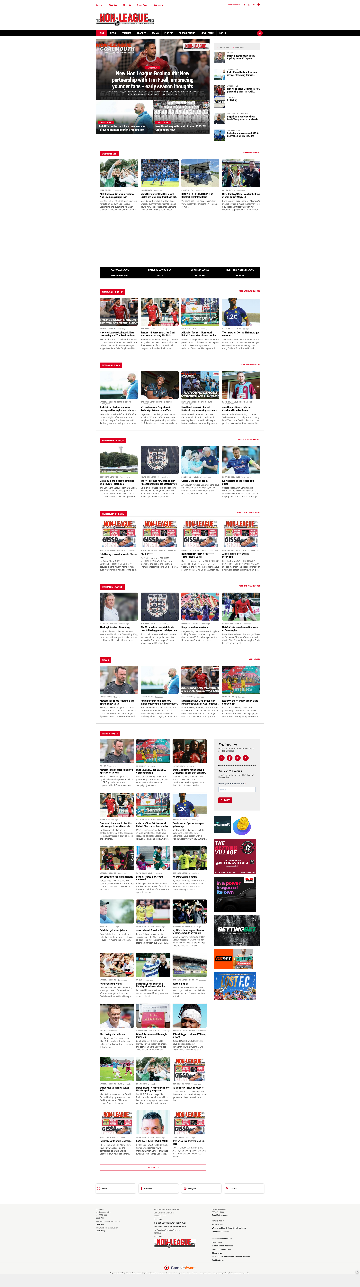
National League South (184, 980)
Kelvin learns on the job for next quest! (238, 482)
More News (254, 659)
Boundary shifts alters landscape (115, 1141)
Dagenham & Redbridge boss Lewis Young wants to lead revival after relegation (243, 118)
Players (168, 33)
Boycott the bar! (180, 983)
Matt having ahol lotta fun (112, 1034)
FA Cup (160, 275)
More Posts (153, 1167)
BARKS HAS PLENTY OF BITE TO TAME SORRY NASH (197, 556)
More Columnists (251, 152)
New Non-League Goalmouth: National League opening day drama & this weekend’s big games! (200, 409)
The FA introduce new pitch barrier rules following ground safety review (159, 482)
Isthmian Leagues (108, 623)
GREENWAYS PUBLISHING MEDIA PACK (170, 1226)
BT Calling (232, 100)
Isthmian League (120, 275)
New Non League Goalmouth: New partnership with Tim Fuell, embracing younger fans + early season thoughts (243, 90)
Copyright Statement (220, 1232)
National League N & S (160, 269)
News (113, 33)
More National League (248, 291)
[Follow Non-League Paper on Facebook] (229, 758)
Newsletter (207, 33)
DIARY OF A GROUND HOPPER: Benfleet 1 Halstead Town (197, 195)
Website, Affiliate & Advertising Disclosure (229, 1228)
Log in (222, 33)
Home (101, 33)
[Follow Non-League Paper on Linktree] (258, 4)
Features (126, 33)
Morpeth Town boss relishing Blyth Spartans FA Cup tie (241, 57)
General (104, 926)
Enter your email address (231, 784)
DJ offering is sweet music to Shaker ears (118, 556)
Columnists (105, 190)
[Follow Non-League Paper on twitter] (249, 5)
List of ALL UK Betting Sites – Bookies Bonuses (231, 1257)
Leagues (141, 33)
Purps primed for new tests (194, 627)
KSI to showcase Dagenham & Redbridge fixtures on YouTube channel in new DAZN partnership (157, 409)
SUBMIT (225, 800)
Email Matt (100, 1218)
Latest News (106, 696)
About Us (127, 4)
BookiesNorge (218, 1260)
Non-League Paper (145, 926)
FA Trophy (200, 275)
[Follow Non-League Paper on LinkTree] (245, 758)
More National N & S (249, 364)
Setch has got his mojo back (113, 930)
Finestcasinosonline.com (222, 1239)
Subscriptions (187, 33)
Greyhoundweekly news (221, 1249)
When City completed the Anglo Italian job (151, 1035)
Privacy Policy (218, 1221)
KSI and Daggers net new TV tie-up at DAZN (189, 1035)
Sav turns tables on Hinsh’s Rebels (116, 876)
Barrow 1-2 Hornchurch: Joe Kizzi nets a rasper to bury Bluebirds (158, 334)
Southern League (200, 269)
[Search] (260, 30)
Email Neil (158, 1236)
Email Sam (158, 1219)
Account (99, 4)
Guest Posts (142, 4)
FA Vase (240, 275)
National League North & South (115, 402)
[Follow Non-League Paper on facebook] (244, 5)
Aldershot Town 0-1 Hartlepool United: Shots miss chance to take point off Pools (198, 334)
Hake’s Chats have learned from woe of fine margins (240, 629)
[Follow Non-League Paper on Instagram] (253, 5)
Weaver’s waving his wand (185, 876)
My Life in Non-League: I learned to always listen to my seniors (188, 931)
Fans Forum (178, 1137)
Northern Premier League (240, 269)
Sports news (217, 1242)
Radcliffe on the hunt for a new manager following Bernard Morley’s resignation (242, 73)
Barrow (103, 819)
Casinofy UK (159, 4)
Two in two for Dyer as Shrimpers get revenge (240, 334)
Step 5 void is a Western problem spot (188, 1142)
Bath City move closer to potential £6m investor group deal (117, 482)
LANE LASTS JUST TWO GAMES (151, 1141)
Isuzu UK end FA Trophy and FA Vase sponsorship (240, 702)
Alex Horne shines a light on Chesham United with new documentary (236, 409)
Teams (155, 33)
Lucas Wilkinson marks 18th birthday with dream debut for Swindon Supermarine (150, 985)
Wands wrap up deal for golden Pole (115, 1089)
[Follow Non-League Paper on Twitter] (221, 758)
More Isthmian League (248, 585)
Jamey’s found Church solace (150, 930)
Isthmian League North (147, 1030)
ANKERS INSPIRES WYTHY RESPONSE (235, 556)
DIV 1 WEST (146, 554)
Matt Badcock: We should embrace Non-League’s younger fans (117, 195)
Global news (217, 1253)
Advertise (113, 4)
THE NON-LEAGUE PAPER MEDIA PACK (170, 1223)
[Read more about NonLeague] (175, 1247)
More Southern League (248, 439)
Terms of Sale (217, 1225)
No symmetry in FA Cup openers (188, 1087)
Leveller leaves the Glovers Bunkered (149, 878)
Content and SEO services (222, 1246)
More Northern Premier (248, 512)
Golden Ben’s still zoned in (194, 480)
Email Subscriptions (220, 1215)
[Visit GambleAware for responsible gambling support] (183, 1267)
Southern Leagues (109, 477)
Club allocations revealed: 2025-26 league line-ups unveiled (243, 134)
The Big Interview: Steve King (115, 627)
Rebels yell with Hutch (111, 983)
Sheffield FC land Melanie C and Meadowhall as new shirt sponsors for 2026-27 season (189, 771)
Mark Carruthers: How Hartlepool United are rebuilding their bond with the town (159, 195)
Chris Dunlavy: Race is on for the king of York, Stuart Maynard (241, 195)
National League (120, 269)
